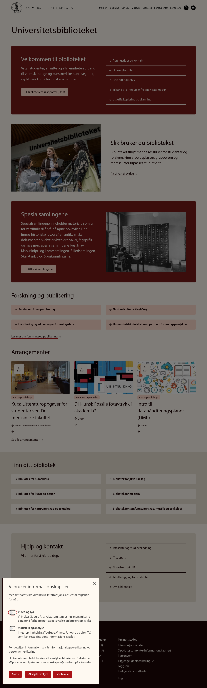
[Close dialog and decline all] (94, 582)
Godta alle (62, 674)
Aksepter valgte (38, 674)
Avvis (15, 674)
